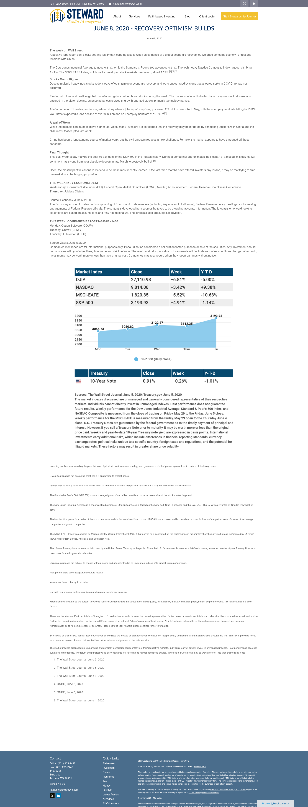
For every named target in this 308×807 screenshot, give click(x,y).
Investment (109, 767)
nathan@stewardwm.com (127, 3)
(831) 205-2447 (66, 763)
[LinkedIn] (254, 3)
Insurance (108, 776)
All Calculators (111, 803)
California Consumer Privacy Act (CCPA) (228, 789)
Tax (105, 781)
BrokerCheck (200, 766)
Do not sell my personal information (204, 792)
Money (107, 785)
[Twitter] (244, 3)
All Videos (108, 799)
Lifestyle (107, 790)
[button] (117, 16)
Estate (106, 772)
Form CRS (184, 760)
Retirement (109, 763)
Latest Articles (111, 794)
